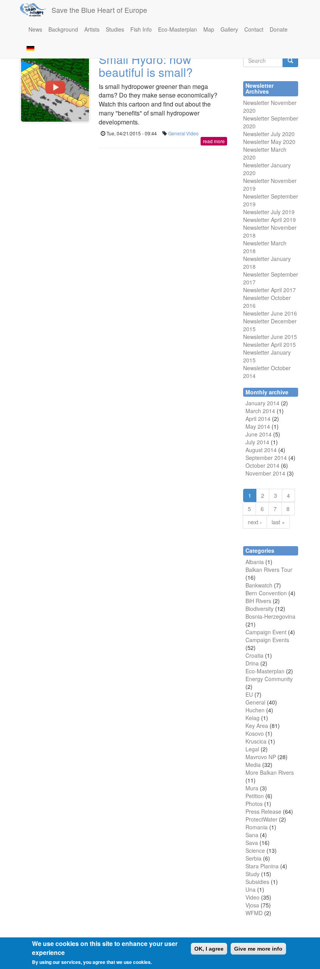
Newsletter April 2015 (269, 344)
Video (192, 133)
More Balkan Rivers (269, 772)
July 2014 (257, 442)
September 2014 (266, 457)
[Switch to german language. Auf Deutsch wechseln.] (30, 48)
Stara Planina (262, 866)
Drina (252, 663)
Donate (279, 29)
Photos (254, 804)
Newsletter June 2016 (270, 313)
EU (249, 694)
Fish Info (141, 29)
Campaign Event (265, 632)
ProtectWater (261, 819)
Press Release (263, 811)
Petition (254, 796)
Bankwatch (258, 585)
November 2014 (265, 473)
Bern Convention (266, 593)
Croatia (254, 655)
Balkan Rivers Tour (268, 569)
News (35, 29)
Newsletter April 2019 (269, 220)
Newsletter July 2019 (269, 212)
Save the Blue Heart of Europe (99, 10)
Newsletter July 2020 (269, 134)
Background (63, 29)
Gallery (229, 29)
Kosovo (254, 733)
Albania (254, 562)
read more (214, 141)
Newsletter (256, 274)
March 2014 (260, 411)
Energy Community (269, 679)
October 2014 (262, 465)
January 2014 (262, 403)
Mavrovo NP (260, 757)
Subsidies (257, 882)
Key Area (256, 725)
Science (255, 850)
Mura (251, 788)
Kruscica (256, 741)
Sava (251, 843)
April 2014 (257, 418)
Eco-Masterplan (177, 29)
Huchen (255, 710)
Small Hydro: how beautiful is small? (146, 65)
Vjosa (252, 905)
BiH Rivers (258, 601)
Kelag (252, 718)
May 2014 (257, 426)
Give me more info (258, 949)
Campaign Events (267, 640)
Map (208, 29)
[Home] (36, 9)
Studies (115, 29)
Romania (256, 827)
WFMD (254, 913)
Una (250, 889)
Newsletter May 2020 (269, 142)
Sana (251, 835)
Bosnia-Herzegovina (270, 616)
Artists (92, 29)
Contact (253, 29)
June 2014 (258, 434)
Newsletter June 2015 (270, 337)
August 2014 (261, 450)
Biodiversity (259, 608)
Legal (252, 749)
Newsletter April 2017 (269, 290)
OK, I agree (209, 949)
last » (278, 522)
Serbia (253, 858)
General (176, 133)
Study (252, 874)
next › (255, 522)
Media (253, 764)
